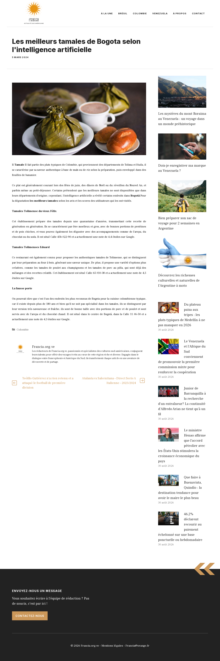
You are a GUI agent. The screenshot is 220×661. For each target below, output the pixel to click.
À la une (107, 13)
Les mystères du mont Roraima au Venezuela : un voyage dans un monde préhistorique (182, 118)
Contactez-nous (29, 616)
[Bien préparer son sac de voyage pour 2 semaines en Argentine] (182, 209)
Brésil (122, 13)
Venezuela (160, 13)
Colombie (140, 13)
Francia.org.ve (90, 646)
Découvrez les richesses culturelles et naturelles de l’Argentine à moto (179, 280)
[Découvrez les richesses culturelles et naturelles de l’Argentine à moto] (182, 267)
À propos (179, 13)
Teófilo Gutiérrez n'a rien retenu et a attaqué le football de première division (47, 383)
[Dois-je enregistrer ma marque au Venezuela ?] (182, 157)
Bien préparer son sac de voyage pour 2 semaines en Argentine (179, 223)
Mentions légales (112, 646)
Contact (198, 13)
